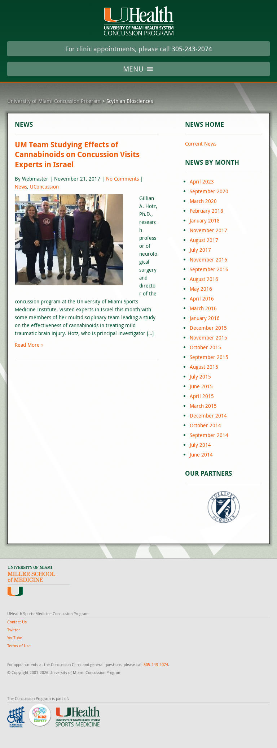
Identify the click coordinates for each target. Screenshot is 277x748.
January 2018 (205, 220)
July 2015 (200, 376)
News (21, 186)
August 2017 (204, 240)
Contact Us (17, 621)
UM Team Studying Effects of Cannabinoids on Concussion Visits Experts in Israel (77, 154)
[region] (223, 507)
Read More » (29, 344)
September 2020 (209, 191)
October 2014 (205, 425)
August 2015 (204, 366)
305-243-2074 (192, 48)
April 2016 (202, 298)
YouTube (14, 637)
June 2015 (201, 386)
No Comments (122, 178)
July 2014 (200, 444)
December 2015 (208, 327)
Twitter (13, 629)
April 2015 (202, 396)
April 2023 (202, 181)
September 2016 (209, 269)
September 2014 (209, 435)
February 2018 (206, 210)
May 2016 (201, 288)
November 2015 (208, 337)
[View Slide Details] (223, 507)
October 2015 (205, 347)
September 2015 (209, 357)
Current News (200, 143)
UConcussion (44, 186)
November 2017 (208, 230)
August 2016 (204, 279)
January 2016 (205, 318)
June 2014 (201, 454)
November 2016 (208, 259)
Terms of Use (19, 645)
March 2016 (203, 308)
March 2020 (203, 201)
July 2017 (200, 249)
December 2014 (208, 415)
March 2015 (203, 405)
